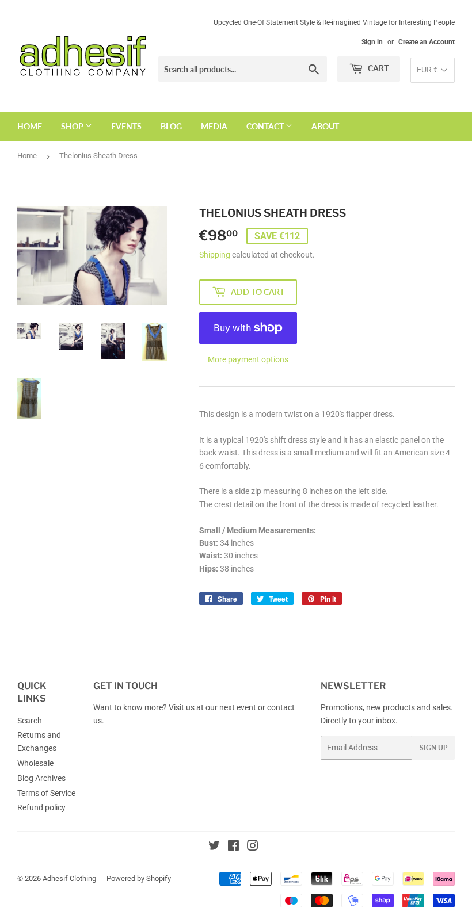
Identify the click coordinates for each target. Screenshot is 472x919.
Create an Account (426, 42)
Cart (377, 68)
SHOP (73, 126)
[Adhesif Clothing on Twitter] (214, 847)
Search (29, 720)
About (325, 126)
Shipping (214, 254)
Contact (266, 126)
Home (29, 126)
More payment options (248, 359)
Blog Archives (41, 778)
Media (214, 126)
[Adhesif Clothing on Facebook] (233, 847)
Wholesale (35, 763)
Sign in (372, 42)
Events (126, 126)
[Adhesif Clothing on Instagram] (252, 847)
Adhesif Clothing (69, 878)
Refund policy (41, 807)
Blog (171, 126)
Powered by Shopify (138, 878)
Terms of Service (46, 793)
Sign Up (433, 748)
